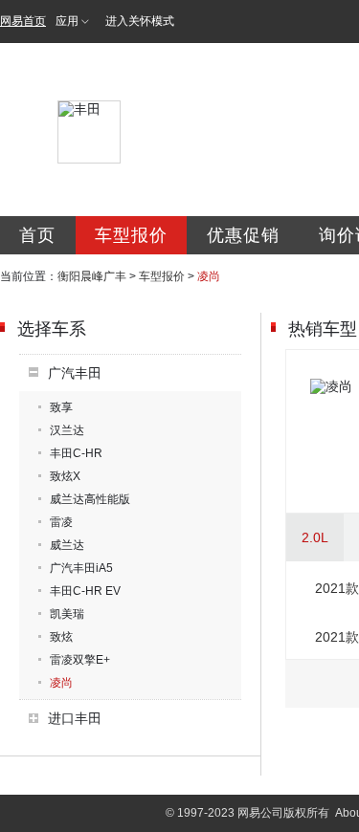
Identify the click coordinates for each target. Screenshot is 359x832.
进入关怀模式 (139, 21)
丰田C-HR (76, 453)
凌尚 (61, 683)
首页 (37, 235)
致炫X (65, 476)
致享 (61, 407)
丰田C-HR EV (85, 591)
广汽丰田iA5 (81, 568)
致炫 (61, 637)
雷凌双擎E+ (80, 660)
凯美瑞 (67, 614)
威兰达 (67, 545)
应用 (67, 21)
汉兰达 (67, 430)
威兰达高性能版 (90, 499)
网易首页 (23, 21)
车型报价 (131, 235)
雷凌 (61, 522)
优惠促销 (243, 235)
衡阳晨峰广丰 (91, 276)
